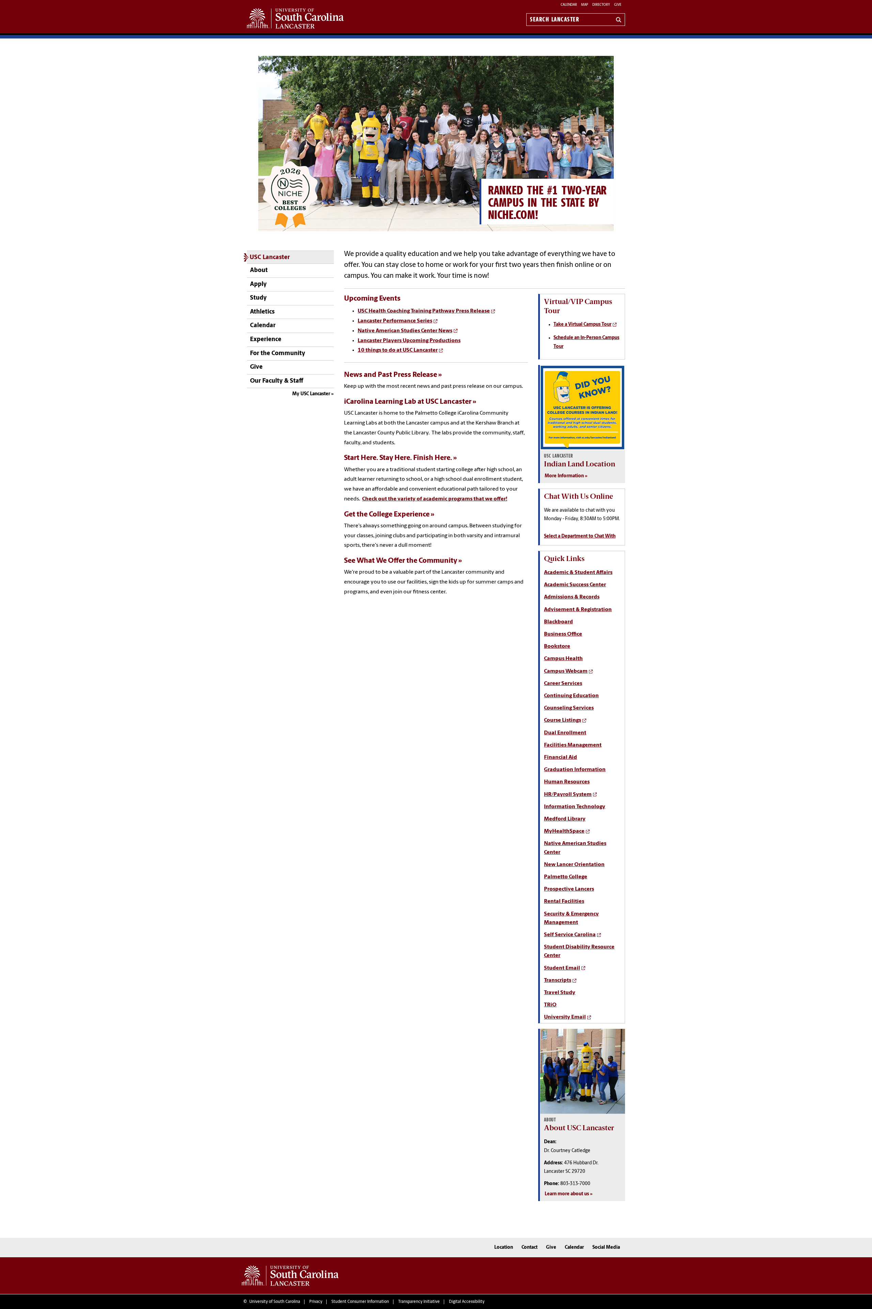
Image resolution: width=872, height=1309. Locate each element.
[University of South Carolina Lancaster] (290, 1275)
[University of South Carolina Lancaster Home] (295, 18)
